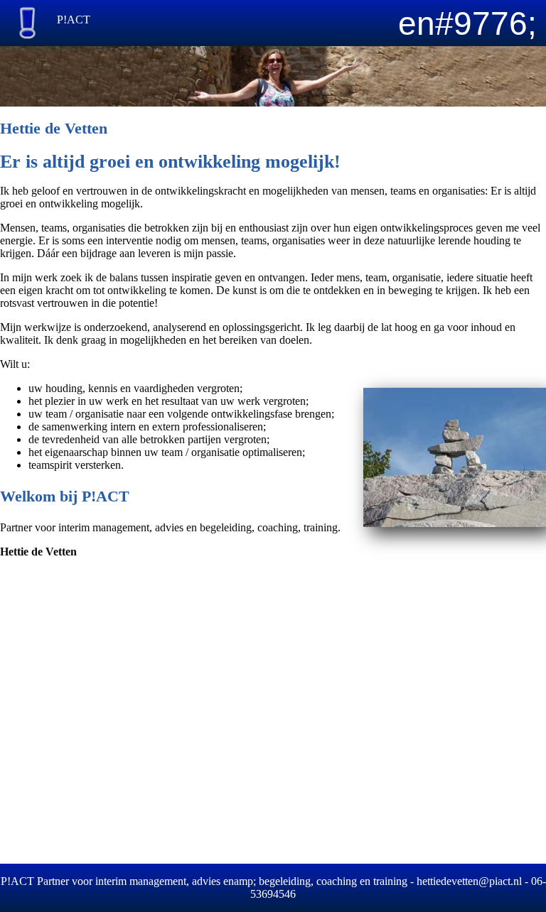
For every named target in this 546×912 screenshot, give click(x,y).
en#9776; (467, 23)
